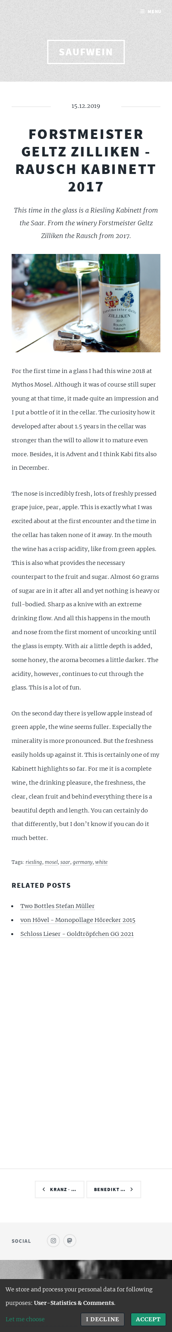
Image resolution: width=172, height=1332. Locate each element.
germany (82, 862)
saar (65, 862)
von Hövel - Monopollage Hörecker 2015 (78, 920)
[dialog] (86, 1305)
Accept (148, 1319)
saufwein (86, 51)
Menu (155, 11)
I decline (102, 1319)
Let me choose (25, 1319)
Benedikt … (110, 1189)
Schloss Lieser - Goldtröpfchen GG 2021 (77, 933)
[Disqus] (86, 1052)
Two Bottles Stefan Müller (57, 906)
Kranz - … (63, 1189)
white (101, 862)
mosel (51, 862)
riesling (34, 862)
